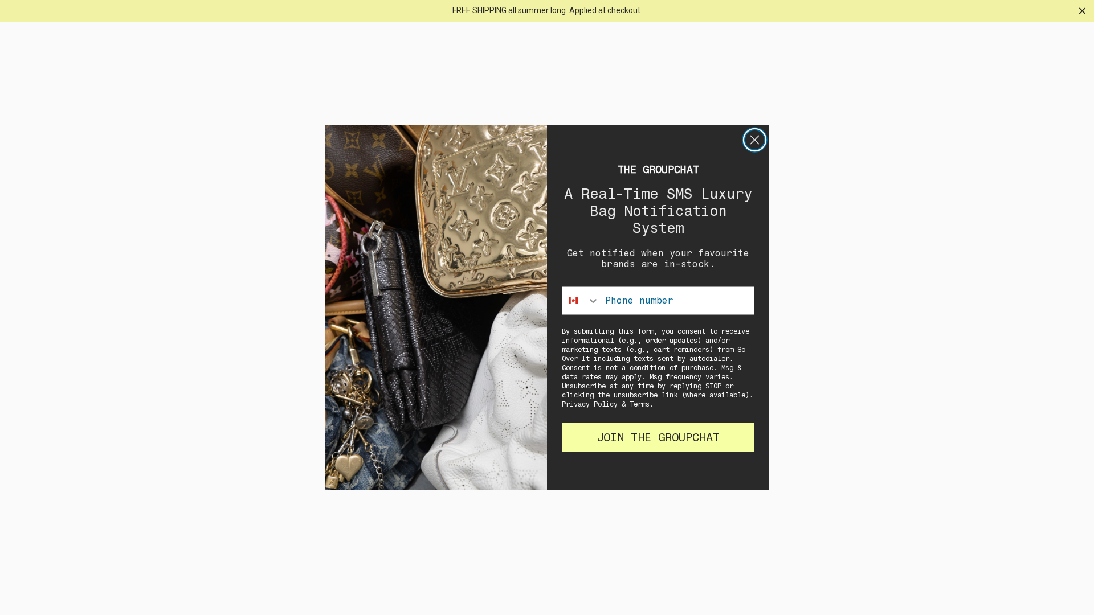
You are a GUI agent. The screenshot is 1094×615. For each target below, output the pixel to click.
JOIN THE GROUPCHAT (658, 437)
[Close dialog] (755, 140)
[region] (547, 11)
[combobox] (580, 300)
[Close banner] (1082, 11)
